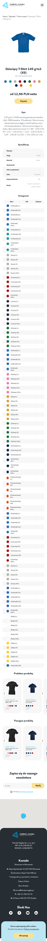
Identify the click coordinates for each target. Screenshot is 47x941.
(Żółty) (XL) (14, 656)
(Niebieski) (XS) (16, 606)
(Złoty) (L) (14, 396)
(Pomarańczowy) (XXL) (15, 508)
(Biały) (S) (14, 625)
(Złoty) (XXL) (15, 419)
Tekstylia (12, 16)
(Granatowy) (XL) (15, 460)
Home (5, 16)
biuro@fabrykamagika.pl (25, 890)
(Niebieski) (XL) (16, 219)
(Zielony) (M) (15, 332)
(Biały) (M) (14, 621)
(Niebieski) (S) (15, 214)
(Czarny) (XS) (15, 319)
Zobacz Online (23, 881)
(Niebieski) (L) (15, 206)
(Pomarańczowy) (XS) (15, 502)
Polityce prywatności (31, 929)
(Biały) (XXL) (15, 638)
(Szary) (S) (14, 264)
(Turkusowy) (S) (16, 238)
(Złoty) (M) (14, 401)
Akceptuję (23, 791)
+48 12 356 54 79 (24, 894)
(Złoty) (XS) (14, 414)
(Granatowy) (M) (16, 450)
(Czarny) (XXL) (15, 323)
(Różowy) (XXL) (16, 392)
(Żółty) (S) (14, 652)
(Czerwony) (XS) (16, 555)
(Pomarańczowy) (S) (15, 490)
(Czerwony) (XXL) (14, 296)
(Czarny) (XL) (15, 314)
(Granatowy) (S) (16, 454)
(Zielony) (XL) (15, 341)
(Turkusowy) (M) (16, 234)
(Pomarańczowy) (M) (15, 484)
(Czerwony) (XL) (16, 291)
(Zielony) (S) (15, 337)
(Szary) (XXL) (15, 273)
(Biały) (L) (14, 616)
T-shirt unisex (22, 16)
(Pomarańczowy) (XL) (15, 496)
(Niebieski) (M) (15, 210)
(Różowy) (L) (15, 374)
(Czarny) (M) (15, 306)
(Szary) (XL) (14, 268)
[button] (5, 693)
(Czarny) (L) (14, 301)
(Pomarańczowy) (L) (15, 478)
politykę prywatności (26, 791)
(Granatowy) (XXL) (14, 472)
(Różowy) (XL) (15, 387)
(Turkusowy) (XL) (14, 244)
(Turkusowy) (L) (16, 229)
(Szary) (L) (14, 255)
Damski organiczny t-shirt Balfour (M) (11, 701)
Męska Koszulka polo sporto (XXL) (31, 701)
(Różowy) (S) (15, 383)
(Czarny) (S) (14, 310)
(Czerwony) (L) (15, 277)
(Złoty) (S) (14, 405)
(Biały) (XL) (14, 630)
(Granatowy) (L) (16, 446)
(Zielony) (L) (15, 328)
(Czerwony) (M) (15, 282)
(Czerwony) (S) (15, 286)
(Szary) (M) (14, 259)
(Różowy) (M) (15, 379)
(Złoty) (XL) (14, 410)
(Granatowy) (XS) (15, 466)
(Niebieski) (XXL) (14, 224)
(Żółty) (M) (14, 647)
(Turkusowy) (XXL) (14, 250)
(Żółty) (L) (14, 643)
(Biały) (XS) (14, 634)
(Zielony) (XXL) (15, 346)
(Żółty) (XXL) (15, 661)
